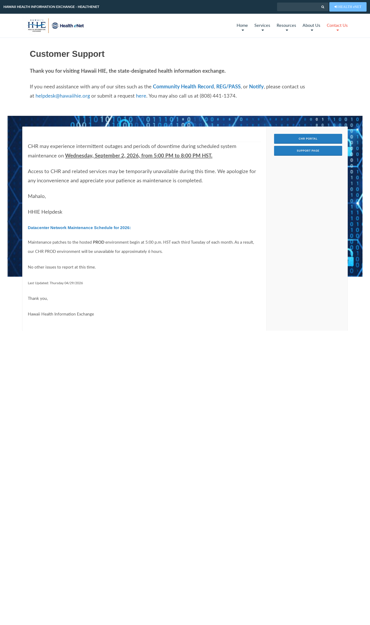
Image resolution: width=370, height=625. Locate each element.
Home (242, 25)
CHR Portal (308, 138)
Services (262, 25)
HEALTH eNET (349, 6)
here (141, 96)
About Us (311, 25)
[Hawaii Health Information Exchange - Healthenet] (54, 25)
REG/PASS (228, 86)
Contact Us (337, 25)
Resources (286, 25)
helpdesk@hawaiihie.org (63, 96)
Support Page (308, 150)
